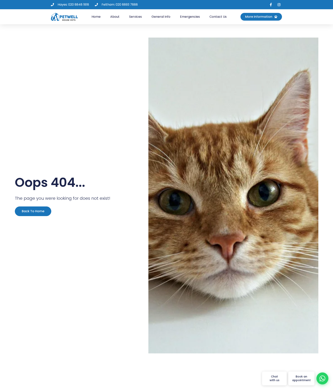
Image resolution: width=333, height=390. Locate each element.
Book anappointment (301, 378)
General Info (160, 16)
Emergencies (190, 16)
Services (135, 16)
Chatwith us (274, 378)
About (114, 16)
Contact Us (218, 16)
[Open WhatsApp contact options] (322, 378)
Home (96, 16)
